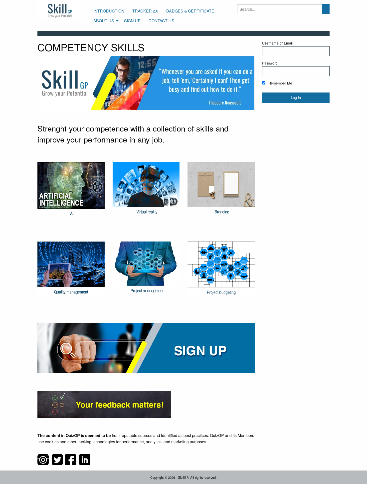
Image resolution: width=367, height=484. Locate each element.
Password (270, 63)
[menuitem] (108, 11)
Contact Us (161, 21)
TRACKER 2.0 (145, 11)
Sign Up (132, 21)
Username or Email (277, 43)
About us (103, 21)
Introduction (108, 11)
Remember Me (279, 83)
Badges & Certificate (190, 11)
